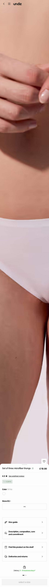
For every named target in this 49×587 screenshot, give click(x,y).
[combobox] (24, 507)
